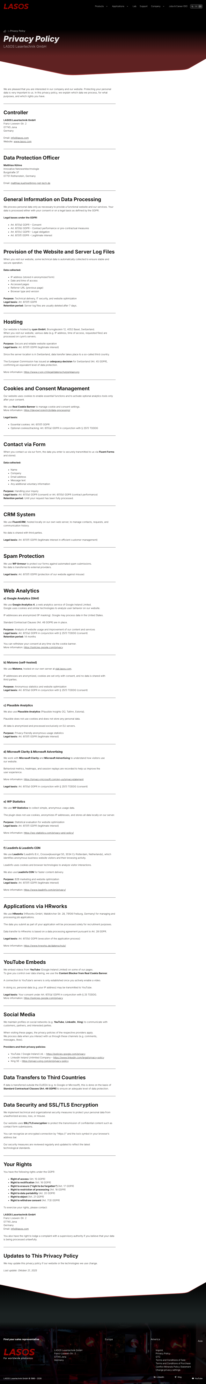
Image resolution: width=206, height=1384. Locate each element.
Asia (200, 1341)
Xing (179, 1377)
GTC (158, 1357)
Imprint (159, 1350)
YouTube (198, 1378)
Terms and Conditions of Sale (170, 1360)
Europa (109, 1339)
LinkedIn (160, 1377)
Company (155, 6)
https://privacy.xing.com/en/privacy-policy (45, 1061)
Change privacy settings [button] (168, 1370)
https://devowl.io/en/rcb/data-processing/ (47, 410)
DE (196, 6)
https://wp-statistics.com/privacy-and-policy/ (49, 832)
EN (200, 6)
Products (99, 6)
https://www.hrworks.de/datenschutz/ (45, 945)
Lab (134, 6)
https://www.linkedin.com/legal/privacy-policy (78, 1057)
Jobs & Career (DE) (178, 6)
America (155, 1339)
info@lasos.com (20, 137)
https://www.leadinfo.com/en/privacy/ (45, 889)
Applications (118, 6)
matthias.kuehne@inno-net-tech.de (30, 183)
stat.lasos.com (63, 668)
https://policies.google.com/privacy (43, 647)
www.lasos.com (23, 141)
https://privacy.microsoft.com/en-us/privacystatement (54, 779)
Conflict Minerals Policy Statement (173, 1366)
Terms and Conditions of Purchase (173, 1363)
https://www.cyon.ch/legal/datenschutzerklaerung (51, 372)
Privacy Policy (163, 1353)
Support (144, 6)
